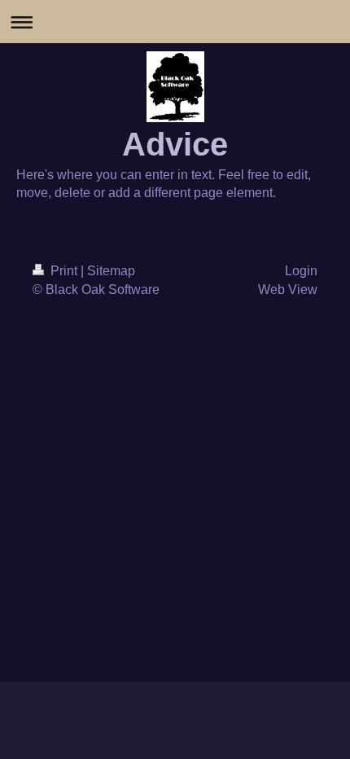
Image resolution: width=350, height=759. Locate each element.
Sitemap (111, 271)
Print (64, 271)
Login (301, 271)
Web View (287, 289)
